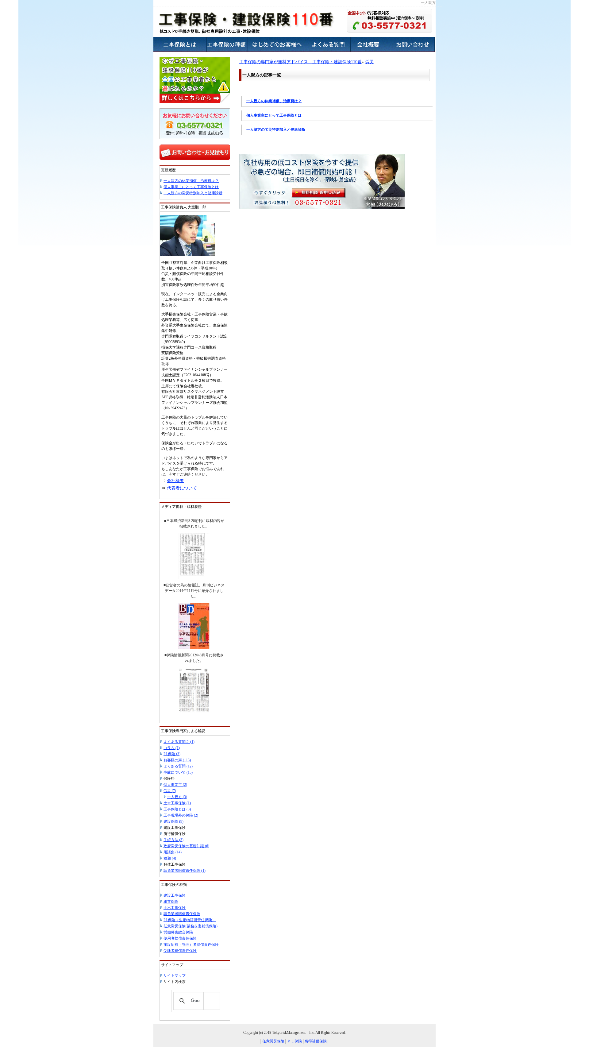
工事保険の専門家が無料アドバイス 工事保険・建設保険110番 (300, 62)
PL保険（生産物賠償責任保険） (190, 920)
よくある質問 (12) (178, 766)
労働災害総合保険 (178, 932)
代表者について (182, 488)
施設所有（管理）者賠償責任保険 (191, 944)
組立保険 (171, 901)
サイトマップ (175, 975)
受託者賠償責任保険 (180, 950)
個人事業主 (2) (175, 784)
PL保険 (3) (172, 754)
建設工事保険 (175, 895)
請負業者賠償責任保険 (182, 914)
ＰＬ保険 (294, 1041)
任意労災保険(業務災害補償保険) (191, 926)
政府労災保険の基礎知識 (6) (186, 846)
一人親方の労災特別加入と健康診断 (275, 129)
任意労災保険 (273, 1041)
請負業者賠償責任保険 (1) (185, 870)
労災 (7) (170, 791)
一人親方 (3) (177, 797)
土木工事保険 (175, 908)
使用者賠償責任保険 (180, 938)
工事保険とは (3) (177, 809)
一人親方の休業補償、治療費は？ (274, 101)
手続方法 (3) (173, 840)
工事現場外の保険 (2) (181, 815)
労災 (369, 62)
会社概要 (175, 480)
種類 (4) (170, 858)
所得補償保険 (316, 1041)
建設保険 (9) (173, 821)
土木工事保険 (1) (177, 803)
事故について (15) (178, 772)
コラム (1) (172, 748)
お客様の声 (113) (177, 760)
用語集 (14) (173, 852)
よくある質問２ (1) (179, 742)
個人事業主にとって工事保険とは (274, 115)
